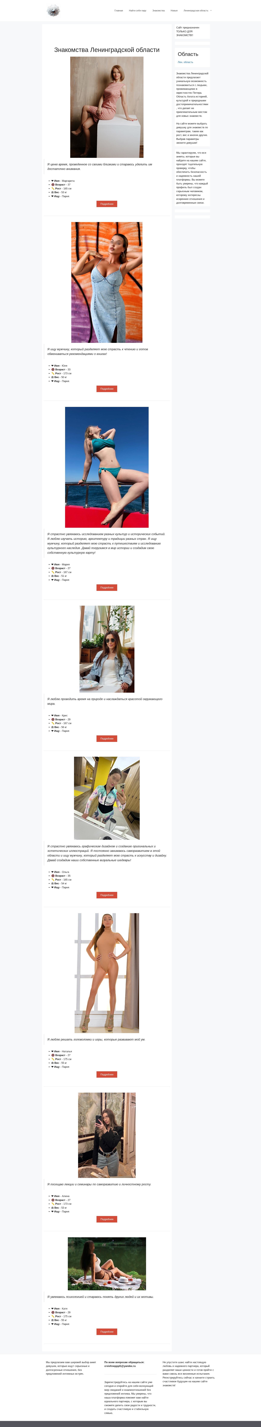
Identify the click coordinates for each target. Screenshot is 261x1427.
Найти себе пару (137, 10)
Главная (118, 10)
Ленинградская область (196, 10)
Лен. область (185, 62)
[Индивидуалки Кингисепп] (53, 10)
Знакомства (158, 10)
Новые (174, 10)
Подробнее (106, 204)
